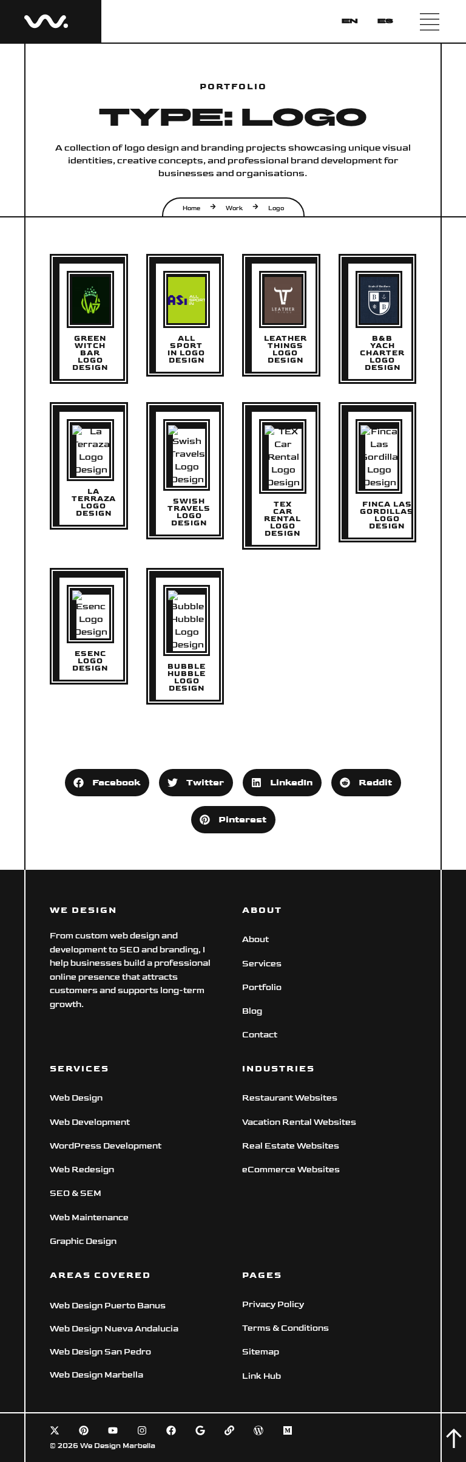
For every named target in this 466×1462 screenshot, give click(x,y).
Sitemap (260, 1352)
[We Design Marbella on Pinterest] (84, 1430)
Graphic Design (83, 1241)
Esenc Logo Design (90, 661)
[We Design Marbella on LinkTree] (229, 1430)
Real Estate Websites (290, 1146)
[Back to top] (454, 1438)
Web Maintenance (89, 1217)
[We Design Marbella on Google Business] (200, 1430)
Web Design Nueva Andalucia (114, 1329)
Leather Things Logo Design (285, 349)
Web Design (76, 1098)
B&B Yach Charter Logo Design (382, 353)
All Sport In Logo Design (186, 349)
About (255, 939)
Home (191, 208)
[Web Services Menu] (429, 21)
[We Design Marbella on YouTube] (113, 1430)
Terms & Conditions (285, 1328)
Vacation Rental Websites (299, 1122)
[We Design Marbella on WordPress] (258, 1430)
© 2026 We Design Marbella (102, 1445)
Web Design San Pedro (100, 1352)
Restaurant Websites (289, 1098)
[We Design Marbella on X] (54, 1430)
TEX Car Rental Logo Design (282, 519)
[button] (107, 782)
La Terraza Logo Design (94, 503)
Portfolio (262, 987)
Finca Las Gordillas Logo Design (387, 515)
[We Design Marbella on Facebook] (171, 1430)
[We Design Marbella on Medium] (287, 1430)
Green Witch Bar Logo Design (90, 353)
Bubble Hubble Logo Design (186, 677)
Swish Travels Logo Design (189, 512)
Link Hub (261, 1376)
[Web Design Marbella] (46, 21)
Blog (252, 1011)
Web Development (90, 1122)
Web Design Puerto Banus (108, 1305)
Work (234, 208)
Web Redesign (82, 1169)
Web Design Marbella (96, 1375)
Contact (259, 1035)
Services (262, 963)
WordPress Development (105, 1146)
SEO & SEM (75, 1193)
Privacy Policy (273, 1304)
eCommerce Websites (292, 1169)
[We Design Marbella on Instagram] (142, 1430)
